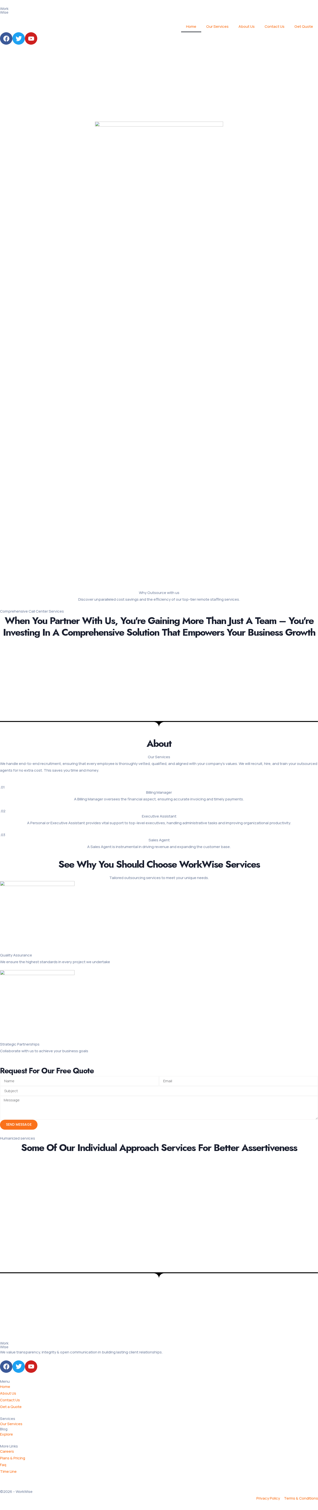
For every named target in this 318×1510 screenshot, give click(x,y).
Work (4, 8)
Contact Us (274, 26)
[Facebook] (6, 38)
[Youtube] (31, 38)
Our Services (217, 26)
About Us (246, 26)
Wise (4, 1346)
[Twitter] (18, 38)
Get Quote (303, 26)
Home (191, 26)
